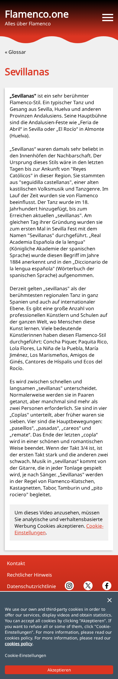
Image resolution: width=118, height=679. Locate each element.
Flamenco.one (37, 13)
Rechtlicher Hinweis (29, 574)
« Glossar (15, 52)
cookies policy (18, 643)
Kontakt (16, 563)
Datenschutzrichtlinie (31, 586)
